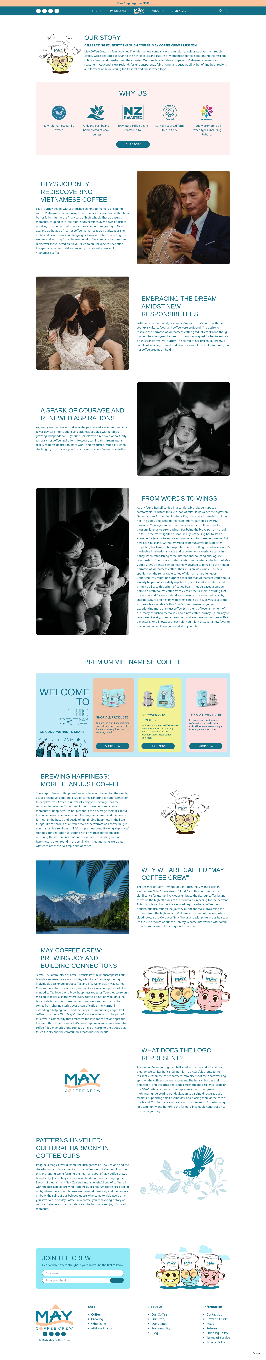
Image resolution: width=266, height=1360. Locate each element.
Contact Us (214, 1314)
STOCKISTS (179, 11)
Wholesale (98, 1324)
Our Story (158, 1319)
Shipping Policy (217, 1333)
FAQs (210, 1324)
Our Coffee (159, 1314)
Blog (154, 1333)
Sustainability (160, 1328)
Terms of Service (218, 1337)
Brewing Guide (217, 1319)
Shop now (112, 746)
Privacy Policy (216, 1342)
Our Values (159, 1324)
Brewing (97, 1319)
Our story (133, 144)
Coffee (96, 1314)
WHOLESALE (118, 11)
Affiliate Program (103, 1328)
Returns (212, 1328)
